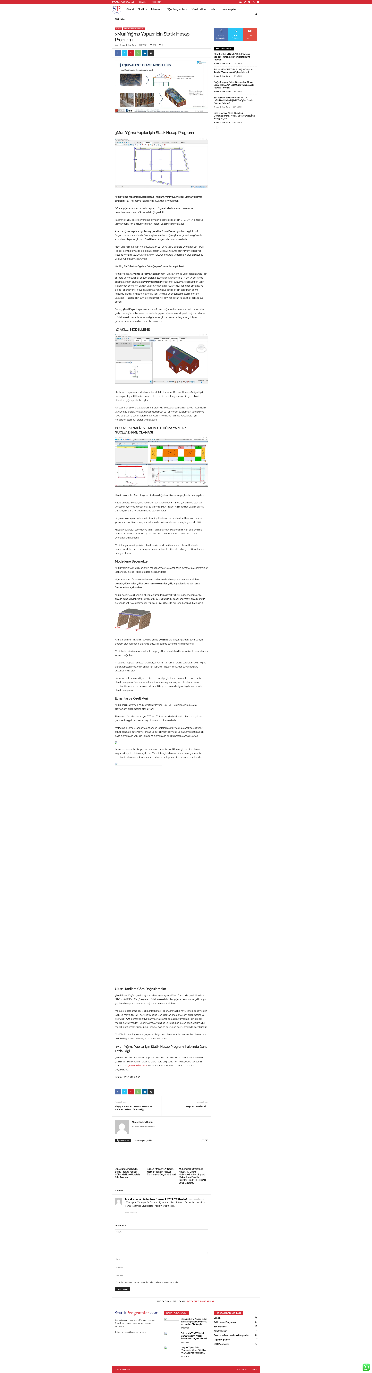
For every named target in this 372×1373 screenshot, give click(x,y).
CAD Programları (221, 1344)
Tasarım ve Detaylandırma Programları (231, 1335)
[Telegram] (249, 2)
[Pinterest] (245, 2)
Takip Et (235, 29)
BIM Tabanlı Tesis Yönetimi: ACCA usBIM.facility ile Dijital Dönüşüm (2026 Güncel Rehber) (233, 100)
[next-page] (206, 1140)
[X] (253, 2)
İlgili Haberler (123, 1140)
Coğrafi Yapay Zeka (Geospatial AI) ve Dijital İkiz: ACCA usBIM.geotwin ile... (194, 1350)
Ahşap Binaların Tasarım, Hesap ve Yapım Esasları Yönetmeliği (133, 1108)
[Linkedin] (240, 2)
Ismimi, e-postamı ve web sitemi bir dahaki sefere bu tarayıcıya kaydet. (148, 1282)
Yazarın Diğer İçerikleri (143, 1140)
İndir (213, 9)
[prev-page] (203, 1140)
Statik (141, 9)
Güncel (130, 9)
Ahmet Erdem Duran (128, 45)
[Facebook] (236, 2)
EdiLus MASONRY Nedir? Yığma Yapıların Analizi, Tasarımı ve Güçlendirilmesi (161, 1172)
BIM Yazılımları (220, 1326)
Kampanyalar (229, 9)
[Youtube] (258, 2)
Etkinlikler (120, 19)
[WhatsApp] (138, 53)
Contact (254, 1369)
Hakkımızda (156, 2)
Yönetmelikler (199, 9)
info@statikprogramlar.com (134, 1332)
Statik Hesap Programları (134, 29)
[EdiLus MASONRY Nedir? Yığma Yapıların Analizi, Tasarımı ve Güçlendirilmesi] (161, 1156)
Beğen (221, 29)
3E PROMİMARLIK (138, 1065)
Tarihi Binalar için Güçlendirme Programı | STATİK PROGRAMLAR (156, 1199)
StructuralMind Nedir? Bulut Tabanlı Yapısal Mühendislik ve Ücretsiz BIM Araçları (127, 1173)
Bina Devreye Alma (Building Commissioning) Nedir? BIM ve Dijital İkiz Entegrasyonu (234, 116)
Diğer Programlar (176, 9)
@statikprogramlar (201, 1301)
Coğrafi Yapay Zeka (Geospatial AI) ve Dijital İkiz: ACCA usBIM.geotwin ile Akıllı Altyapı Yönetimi (234, 85)
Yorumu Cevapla (131, 1212)
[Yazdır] (151, 53)
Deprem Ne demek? (197, 1106)
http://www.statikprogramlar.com (143, 1126)
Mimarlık (155, 9)
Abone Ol (250, 29)
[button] (256, 14)
